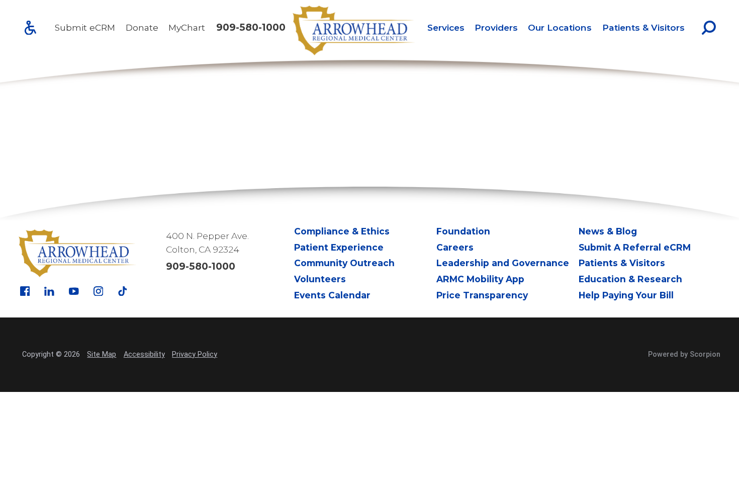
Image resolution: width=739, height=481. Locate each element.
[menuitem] (445, 27)
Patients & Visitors (643, 27)
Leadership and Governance (502, 263)
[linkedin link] (49, 291)
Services (446, 27)
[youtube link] (73, 291)
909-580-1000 (251, 27)
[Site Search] (708, 27)
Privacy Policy (194, 354)
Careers (455, 247)
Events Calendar (332, 295)
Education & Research (630, 279)
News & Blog (608, 231)
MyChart (186, 27)
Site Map (101, 354)
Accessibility (144, 354)
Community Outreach (344, 263)
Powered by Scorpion (684, 354)
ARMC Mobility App (480, 279)
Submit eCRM (85, 27)
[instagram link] (98, 291)
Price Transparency (482, 295)
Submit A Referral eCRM (635, 247)
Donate (142, 27)
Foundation (463, 231)
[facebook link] (25, 291)
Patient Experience (339, 247)
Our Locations (560, 27)
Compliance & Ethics (342, 231)
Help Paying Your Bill (626, 295)
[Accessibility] (30, 28)
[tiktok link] (122, 291)
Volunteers (320, 279)
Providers (496, 27)
